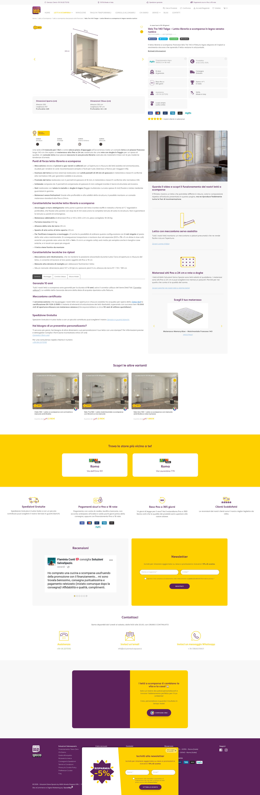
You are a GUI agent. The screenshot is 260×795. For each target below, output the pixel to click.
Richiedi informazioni (157, 51)
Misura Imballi (74, 276)
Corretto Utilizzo (60, 276)
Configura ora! (161, 713)
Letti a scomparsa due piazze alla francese (68, 18)
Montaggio (47, 276)
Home (34, 18)
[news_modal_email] (163, 772)
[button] (142, 59)
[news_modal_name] (137, 772)
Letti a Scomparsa (44, 18)
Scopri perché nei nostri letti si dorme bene (171, 288)
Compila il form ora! (40, 335)
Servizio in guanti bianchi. (118, 320)
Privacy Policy (152, 782)
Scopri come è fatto (160, 244)
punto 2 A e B (193, 578)
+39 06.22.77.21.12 (63, 2)
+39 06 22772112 (39, 342)
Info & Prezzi (188, 335)
